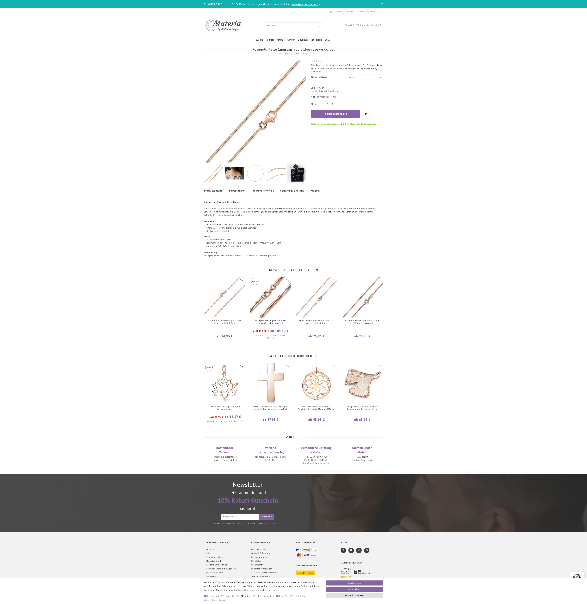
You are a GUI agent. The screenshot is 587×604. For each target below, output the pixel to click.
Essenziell (214, 596)
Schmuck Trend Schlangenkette (222, 568)
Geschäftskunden (214, 572)
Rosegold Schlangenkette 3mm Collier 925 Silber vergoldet (270, 321)
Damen (259, 40)
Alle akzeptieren (354, 583)
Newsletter (256, 561)
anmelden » (266, 516)
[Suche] (319, 26)
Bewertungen (237, 190)
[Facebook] (343, 550)
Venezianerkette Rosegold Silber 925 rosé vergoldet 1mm (316, 321)
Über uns (210, 549)
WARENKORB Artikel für (364, 25)
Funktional (300, 596)
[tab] (213, 191)
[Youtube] (351, 550)
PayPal (284, 596)
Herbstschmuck (214, 561)
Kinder (280, 40)
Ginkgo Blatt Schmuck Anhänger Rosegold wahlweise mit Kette (362, 407)
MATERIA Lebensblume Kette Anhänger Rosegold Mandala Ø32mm (316, 407)
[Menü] (582, 574)
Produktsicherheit (263, 190)
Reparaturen (257, 564)
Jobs (208, 553)
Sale (327, 40)
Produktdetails (213, 190)
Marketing (246, 596)
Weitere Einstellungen (215, 599)
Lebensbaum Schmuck (217, 564)
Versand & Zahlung (292, 190)
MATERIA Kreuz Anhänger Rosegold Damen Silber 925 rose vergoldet (270, 407)
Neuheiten (316, 40)
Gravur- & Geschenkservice (264, 572)
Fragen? (316, 190)
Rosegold (305, 54)
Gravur (291, 40)
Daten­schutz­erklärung (248, 590)
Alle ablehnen (354, 589)
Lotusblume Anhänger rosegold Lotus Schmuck (224, 407)
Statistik (230, 596)
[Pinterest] (366, 550)
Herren (270, 40)
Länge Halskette (319, 77)
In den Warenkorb (335, 113)
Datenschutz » (243, 523)
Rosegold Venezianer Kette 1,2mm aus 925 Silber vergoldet (362, 321)
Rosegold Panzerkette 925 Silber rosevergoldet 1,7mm (224, 321)
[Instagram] (359, 550)
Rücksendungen (259, 557)
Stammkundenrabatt (261, 576)
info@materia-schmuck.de (316, 463)
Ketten (296, 54)
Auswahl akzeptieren (354, 595)
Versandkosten (333, 91)
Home (280, 54)
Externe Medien (266, 596)
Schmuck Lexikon (214, 557)
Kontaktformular (259, 549)
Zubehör (303, 40)
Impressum (211, 576)
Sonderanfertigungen (262, 568)
